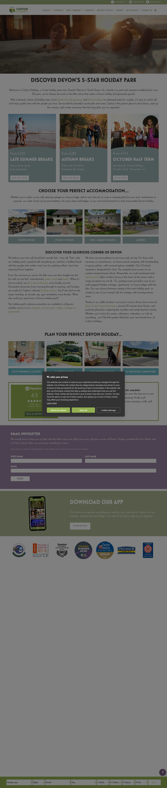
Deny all (83, 410)
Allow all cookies (58, 410)
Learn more (52, 403)
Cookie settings (108, 410)
